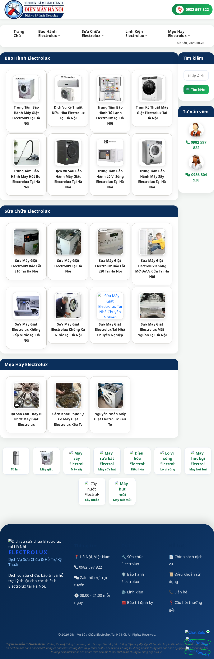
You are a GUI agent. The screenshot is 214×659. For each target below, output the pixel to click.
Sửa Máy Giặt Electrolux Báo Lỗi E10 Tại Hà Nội (26, 266)
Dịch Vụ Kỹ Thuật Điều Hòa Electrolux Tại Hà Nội (68, 112)
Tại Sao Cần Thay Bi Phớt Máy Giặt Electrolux (26, 419)
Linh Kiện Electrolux (135, 33)
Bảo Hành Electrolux (48, 33)
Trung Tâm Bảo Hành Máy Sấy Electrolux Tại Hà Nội (152, 179)
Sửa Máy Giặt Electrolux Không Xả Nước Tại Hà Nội (68, 329)
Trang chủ (19, 33)
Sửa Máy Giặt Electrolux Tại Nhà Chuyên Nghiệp (110, 329)
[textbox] (196, 75)
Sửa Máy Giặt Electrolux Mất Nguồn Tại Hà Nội (152, 329)
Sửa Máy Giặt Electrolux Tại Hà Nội (68, 266)
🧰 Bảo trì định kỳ (137, 602)
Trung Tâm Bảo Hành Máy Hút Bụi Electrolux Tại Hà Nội (26, 179)
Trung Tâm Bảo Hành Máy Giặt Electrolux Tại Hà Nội (26, 115)
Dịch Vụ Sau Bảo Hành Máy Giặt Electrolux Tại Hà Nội (68, 179)
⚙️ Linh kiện (132, 591)
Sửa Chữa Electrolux (91, 33)
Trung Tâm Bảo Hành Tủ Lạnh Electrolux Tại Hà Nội (110, 115)
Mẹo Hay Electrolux (178, 33)
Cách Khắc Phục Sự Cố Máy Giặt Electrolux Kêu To (68, 419)
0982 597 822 (90, 567)
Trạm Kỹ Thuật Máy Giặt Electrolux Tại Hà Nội (152, 112)
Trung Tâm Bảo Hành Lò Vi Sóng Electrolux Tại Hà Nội (110, 179)
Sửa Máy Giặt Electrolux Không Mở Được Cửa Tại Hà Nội (152, 268)
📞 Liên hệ (178, 591)
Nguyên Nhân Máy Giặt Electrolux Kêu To (110, 419)
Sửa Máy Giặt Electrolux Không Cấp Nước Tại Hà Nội (26, 332)
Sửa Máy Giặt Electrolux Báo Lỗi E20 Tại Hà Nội (110, 266)
